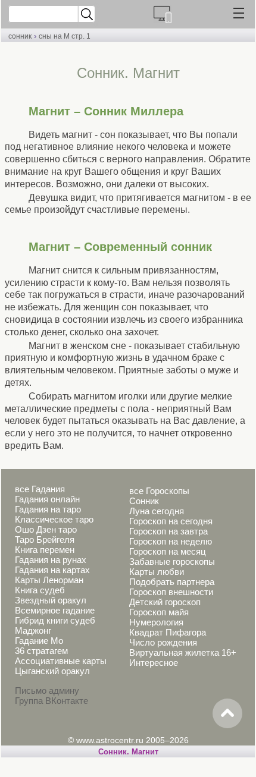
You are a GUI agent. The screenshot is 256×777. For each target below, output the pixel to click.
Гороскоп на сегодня (171, 521)
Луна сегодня (156, 511)
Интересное (153, 663)
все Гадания (40, 489)
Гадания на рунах (50, 560)
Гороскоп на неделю (170, 541)
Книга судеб (40, 590)
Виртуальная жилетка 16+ (182, 652)
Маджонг (33, 630)
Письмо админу (47, 690)
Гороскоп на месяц (167, 551)
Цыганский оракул (52, 671)
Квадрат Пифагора (167, 632)
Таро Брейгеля (44, 539)
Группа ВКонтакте (51, 701)
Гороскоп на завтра (168, 531)
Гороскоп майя (159, 612)
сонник (20, 36)
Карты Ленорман (49, 580)
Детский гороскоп (165, 602)
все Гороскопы (159, 491)
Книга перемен (44, 550)
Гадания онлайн (47, 499)
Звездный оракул (50, 600)
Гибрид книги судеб (55, 620)
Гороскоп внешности (171, 592)
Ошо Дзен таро (46, 529)
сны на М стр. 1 (64, 36)
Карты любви (156, 572)
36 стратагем (41, 651)
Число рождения (163, 642)
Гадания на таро (48, 509)
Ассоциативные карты (61, 661)
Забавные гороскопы (172, 561)
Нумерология (156, 622)
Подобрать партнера (171, 582)
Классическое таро (54, 519)
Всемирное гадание (55, 610)
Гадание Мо (39, 641)
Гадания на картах (52, 570)
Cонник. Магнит (128, 751)
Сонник (144, 501)
